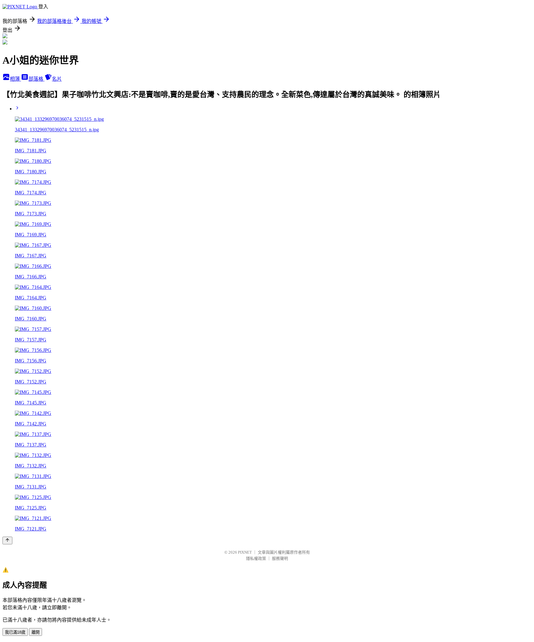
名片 (57, 79)
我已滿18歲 (15, 632)
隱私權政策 (256, 558)
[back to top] (7, 540)
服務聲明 (280, 558)
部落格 (36, 79)
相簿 (15, 79)
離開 (36, 632)
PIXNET (245, 552)
